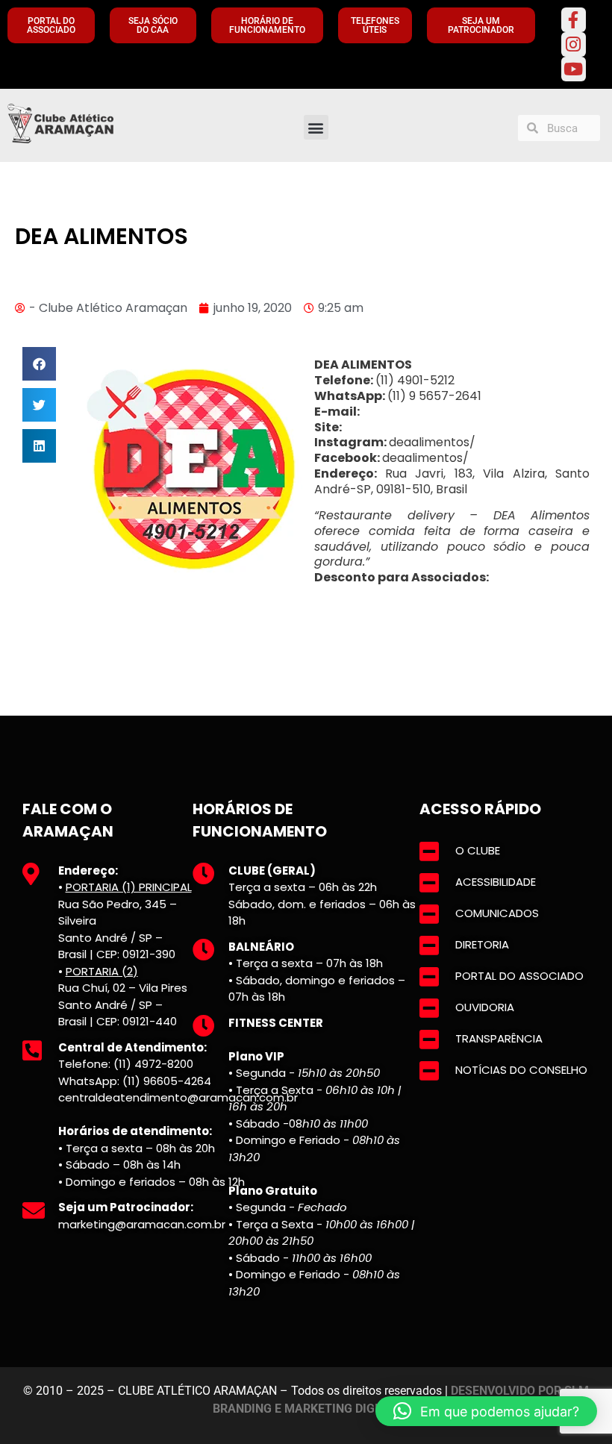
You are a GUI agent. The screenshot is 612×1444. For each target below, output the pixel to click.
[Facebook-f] (573, 19)
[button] (316, 127)
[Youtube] (573, 69)
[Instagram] (573, 44)
